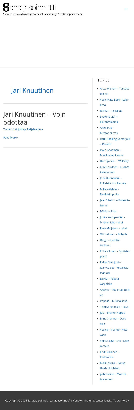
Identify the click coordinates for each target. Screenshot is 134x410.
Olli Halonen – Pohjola (113, 234)
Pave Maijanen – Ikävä (113, 228)
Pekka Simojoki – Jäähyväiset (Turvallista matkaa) (114, 268)
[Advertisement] (67, 43)
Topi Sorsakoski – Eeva (114, 307)
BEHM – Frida (108, 211)
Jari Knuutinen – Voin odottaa (34, 118)
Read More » (11, 138)
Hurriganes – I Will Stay (114, 161)
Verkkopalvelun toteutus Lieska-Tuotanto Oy (101, 400)
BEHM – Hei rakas (111, 111)
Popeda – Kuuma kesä (113, 301)
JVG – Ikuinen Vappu (112, 312)
